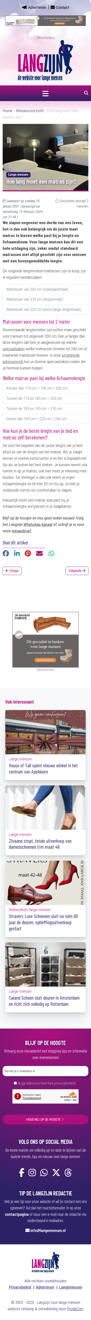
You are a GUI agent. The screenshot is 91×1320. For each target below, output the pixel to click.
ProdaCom (75, 1308)
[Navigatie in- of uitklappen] (45, 93)
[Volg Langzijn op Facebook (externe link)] (21, 1173)
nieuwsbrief (21, 530)
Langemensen (70, 1287)
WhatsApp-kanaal (37, 524)
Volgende (75, 571)
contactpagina (17, 1214)
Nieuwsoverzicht (30, 110)
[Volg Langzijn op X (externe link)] (56, 1173)
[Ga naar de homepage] (45, 60)
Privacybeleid (20, 1287)
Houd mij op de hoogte (43, 1120)
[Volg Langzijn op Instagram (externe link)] (32, 1173)
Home (8, 110)
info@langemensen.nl (48, 1230)
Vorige (14, 571)
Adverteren (37, 7)
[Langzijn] (45, 1261)
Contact (62, 7)
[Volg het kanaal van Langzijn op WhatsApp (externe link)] (44, 1173)
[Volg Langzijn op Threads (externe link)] (68, 1173)
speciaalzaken (14, 348)
